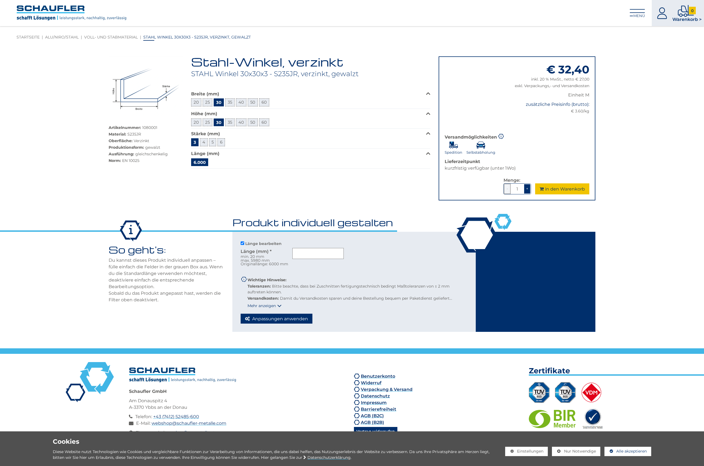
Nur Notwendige (574, 452)
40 (241, 102)
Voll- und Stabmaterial (111, 37)
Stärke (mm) (205, 133)
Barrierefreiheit (378, 409)
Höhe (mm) (204, 113)
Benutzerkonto (378, 376)
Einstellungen (524, 452)
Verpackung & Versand (387, 389)
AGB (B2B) (372, 422)
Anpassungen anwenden (279, 318)
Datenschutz (375, 396)
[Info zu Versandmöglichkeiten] (501, 136)
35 (230, 102)
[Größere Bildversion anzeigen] (146, 86)
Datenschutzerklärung (329, 457)
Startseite (28, 37)
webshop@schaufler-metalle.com (189, 423)
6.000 (200, 162)
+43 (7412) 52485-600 (176, 416)
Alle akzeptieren (625, 451)
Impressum (374, 402)
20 (196, 102)
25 (207, 102)
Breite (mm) (205, 93)
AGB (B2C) (372, 415)
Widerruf (371, 382)
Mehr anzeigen (262, 306)
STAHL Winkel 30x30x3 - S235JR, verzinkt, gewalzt (197, 37)
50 (252, 102)
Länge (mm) (205, 153)
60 (264, 102)
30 (218, 102)
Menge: (512, 180)
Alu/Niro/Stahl (62, 37)
